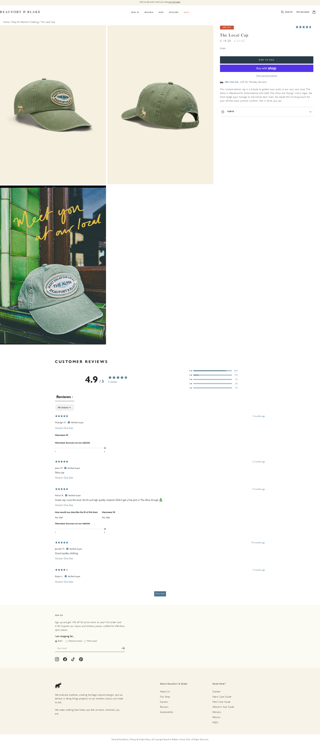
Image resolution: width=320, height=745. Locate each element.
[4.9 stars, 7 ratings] (304, 27)
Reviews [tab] (64, 396)
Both (60, 641)
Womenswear (75, 641)
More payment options (266, 76)
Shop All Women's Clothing (25, 22)
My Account (302, 12)
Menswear (92, 641)
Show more (160, 594)
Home (6, 22)
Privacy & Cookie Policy (140, 740)
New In (135, 12)
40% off (227, 28)
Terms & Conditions (119, 740)
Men (161, 12)
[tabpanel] (160, 502)
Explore (174, 12)
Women (149, 12)
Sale (186, 12)
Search (288, 12)
